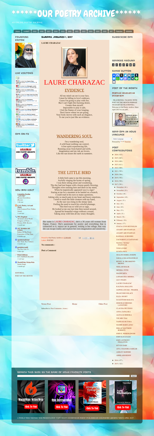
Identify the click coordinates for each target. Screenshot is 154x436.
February (120, 220)
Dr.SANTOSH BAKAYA (125, 300)
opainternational (23, 239)
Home (18, 31)
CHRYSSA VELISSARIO (26, 115)
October (119, 194)
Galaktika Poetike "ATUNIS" (23, 195)
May (118, 210)
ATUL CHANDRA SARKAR (126, 349)
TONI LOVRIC (121, 248)
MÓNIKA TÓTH (122, 270)
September (120, 197)
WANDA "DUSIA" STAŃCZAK (123, 244)
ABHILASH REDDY (123, 355)
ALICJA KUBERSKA (124, 315)
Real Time (26, 128)
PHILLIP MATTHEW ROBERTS (124, 329)
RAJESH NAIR (30, 100)
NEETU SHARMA (30, 82)
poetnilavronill (22, 247)
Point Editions (22, 255)
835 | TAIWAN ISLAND (25, 257)
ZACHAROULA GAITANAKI (127, 239)
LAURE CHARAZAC (124, 283)
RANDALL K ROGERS (124, 236)
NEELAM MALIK (122, 267)
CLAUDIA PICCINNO (124, 308)
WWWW (129, 31)
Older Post (103, 303)
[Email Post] (79, 237)
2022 (83, 31)
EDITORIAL (19, 273)
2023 (90, 31)
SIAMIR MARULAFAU (124, 325)
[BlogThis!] (86, 238)
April (119, 213)
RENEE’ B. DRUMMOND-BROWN (126, 262)
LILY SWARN (121, 280)
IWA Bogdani (22, 216)
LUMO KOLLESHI (31, 105)
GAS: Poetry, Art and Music (25, 206)
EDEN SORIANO (30, 91)
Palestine (119, 31)
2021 (76, 31)
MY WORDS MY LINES (23, 229)
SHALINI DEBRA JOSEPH (126, 255)
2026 (116, 154)
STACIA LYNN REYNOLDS (126, 226)
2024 (97, 31)
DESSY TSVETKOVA (25, 110)
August (119, 200)
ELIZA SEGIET (121, 296)
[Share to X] (88, 238)
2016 (41, 31)
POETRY (50, 240)
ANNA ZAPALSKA (123, 311)
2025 (104, 31)
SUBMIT (26, 31)
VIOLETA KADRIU (24, 87)
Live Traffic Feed (27, 78)
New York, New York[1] (25, 242)
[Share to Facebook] (91, 238)
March (119, 217)
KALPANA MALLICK (124, 286)
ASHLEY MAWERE (123, 352)
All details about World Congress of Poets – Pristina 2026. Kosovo (25, 221)
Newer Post (46, 303)
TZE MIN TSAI (121, 318)
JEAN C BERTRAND (28, 96)
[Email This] (84, 238)
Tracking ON (33, 128)
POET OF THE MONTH (24, 276)
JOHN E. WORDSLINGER (125, 333)
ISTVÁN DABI (121, 345)
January (119, 223)
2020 (69, 31)
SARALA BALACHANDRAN (127, 258)
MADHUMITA (121, 273)
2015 (34, 31)
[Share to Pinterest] (93, 238)
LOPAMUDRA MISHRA (125, 276)
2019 (62, 31)
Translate (128, 142)
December (120, 187)
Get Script (20, 128)
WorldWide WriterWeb (25, 262)
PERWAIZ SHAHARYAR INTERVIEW (123, 94)
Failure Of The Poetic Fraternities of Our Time (25, 233)
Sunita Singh (21, 264)
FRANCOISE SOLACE (124, 293)
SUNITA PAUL (121, 251)
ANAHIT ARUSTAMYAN (125, 229)
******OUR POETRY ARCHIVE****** (76, 14)
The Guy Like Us (23, 249)
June (118, 207)
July (118, 204)
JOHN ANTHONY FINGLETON (123, 341)
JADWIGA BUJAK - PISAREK (127, 290)
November (120, 190)
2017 (48, 31)
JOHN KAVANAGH (123, 337)
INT (111, 31)
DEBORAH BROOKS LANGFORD (124, 304)
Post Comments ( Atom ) (59, 308)
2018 (55, 31)
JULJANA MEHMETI (25, 120)
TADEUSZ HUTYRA (124, 321)
